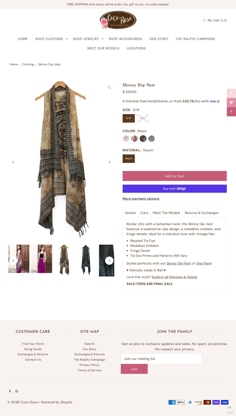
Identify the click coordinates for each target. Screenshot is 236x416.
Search (90, 344)
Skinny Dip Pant (179, 263)
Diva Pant (203, 263)
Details (130, 213)
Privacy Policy (90, 365)
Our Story (89, 349)
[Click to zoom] (109, 87)
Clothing (28, 64)
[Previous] (13, 162)
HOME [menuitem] (23, 39)
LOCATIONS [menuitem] (136, 48)
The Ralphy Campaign (89, 360)
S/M (128, 118)
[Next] (109, 162)
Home (14, 64)
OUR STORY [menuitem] (159, 39)
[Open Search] (204, 20)
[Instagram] (16, 391)
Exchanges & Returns (33, 354)
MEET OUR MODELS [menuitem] (103, 48)
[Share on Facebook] (231, 93)
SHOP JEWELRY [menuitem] (86, 39)
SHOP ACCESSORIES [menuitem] (125, 39)
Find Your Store (33, 344)
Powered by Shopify (57, 402)
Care (144, 213)
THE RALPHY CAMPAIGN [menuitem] (195, 39)
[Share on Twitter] (231, 102)
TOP (229, 411)
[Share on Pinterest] (231, 111)
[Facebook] (10, 391)
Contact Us (33, 360)
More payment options (141, 198)
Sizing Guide (33, 349)
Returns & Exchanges (202, 213)
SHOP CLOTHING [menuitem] (49, 39)
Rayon (128, 158)
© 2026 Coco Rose (22, 402)
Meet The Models (166, 213)
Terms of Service (89, 370)
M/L (142, 118)
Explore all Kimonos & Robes (174, 277)
